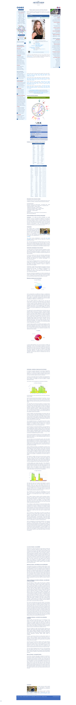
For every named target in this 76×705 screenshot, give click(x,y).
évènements (36, 91)
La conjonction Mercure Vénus (21, 82)
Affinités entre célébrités (20, 57)
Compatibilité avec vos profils (45, 17)
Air (35, 46)
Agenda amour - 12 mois (56, 35)
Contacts (21, 696)
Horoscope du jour (19, 47)
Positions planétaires (57, 56)
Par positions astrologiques (56, 46)
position (40, 92)
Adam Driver (58, 61)
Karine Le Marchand (35, 86)
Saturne (36, 45)
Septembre (58, 23)
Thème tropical (33, 133)
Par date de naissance (57, 48)
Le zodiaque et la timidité (20, 108)
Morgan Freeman (41, 82)
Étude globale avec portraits (56, 33)
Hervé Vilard (35, 87)
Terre (37, 46)
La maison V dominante (20, 90)
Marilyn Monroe (43, 81)
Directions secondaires (20, 68)
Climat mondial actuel (20, 96)
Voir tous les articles (21, 78)
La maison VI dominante (20, 91)
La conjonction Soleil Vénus (21, 85)
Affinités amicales (19, 59)
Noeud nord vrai (33, 134)
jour (46, 92)
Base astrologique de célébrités (34, 90)
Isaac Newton (48, 78)
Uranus (39, 45)
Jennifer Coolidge (47, 82)
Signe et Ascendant (19, 50)
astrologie (28, 236)
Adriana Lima (43, 78)
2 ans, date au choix (57, 26)
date (44, 92)
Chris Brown (29, 74)
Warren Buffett (29, 79)
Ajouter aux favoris (31, 17)
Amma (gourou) (40, 86)
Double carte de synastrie (20, 61)
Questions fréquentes (26, 696)
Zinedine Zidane (57, 59)
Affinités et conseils (19, 116)
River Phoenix (48, 85)
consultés (41, 93)
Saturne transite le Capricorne (21, 105)
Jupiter (41, 45)
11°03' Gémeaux (37, 43)
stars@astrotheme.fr (30, 56)
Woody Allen (39, 79)
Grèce (38, 83)
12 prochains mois (57, 28)
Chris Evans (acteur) (34, 78)
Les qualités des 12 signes (20, 110)
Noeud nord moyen (38, 134)
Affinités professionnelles (20, 60)
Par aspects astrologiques (56, 45)
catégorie (42, 92)
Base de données (57, 40)
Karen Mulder (34, 83)
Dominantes (33, 45)
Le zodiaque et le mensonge (21, 109)
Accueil (18, 696)
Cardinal (39, 46)
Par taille (56, 50)
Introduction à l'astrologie (20, 72)
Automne (58, 24)
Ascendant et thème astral (20, 49)
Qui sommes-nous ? (38, 696)
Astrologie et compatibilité (20, 115)
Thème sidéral (37, 133)
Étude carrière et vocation (56, 19)
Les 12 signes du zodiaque (20, 75)
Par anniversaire (55, 49)
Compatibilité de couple (20, 56)
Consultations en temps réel (56, 41)
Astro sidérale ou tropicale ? (21, 74)
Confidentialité (33, 696)
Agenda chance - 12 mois (56, 36)
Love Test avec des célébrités (21, 58)
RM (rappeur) (58, 60)
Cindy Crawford (40, 74)
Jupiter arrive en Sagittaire (20, 103)
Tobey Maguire (45, 74)
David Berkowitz (29, 83)
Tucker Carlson (45, 86)
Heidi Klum (31, 82)
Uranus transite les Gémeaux (21, 97)
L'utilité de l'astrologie (20, 73)
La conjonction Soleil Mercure (21, 83)
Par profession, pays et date (56, 47)
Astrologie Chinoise (32, 47)
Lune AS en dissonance (20, 84)
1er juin (38, 40)
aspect (37, 92)
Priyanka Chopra (34, 79)
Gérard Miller (31, 87)
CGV (30, 696)
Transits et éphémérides (21, 11)
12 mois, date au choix (57, 25)
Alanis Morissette (35, 82)
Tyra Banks (35, 74)
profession (34, 92)
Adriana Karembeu (44, 79)
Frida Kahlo (43, 85)
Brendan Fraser (29, 86)
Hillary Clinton (29, 78)
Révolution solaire (19, 67)
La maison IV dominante (20, 89)
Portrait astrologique (57, 18)
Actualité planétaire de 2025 (21, 98)
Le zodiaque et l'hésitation (20, 107)
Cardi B (32, 74)
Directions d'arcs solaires (20, 69)
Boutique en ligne (44, 696)
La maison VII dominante (20, 92)
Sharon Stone (39, 78)
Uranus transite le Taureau (20, 104)
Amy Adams (58, 58)
